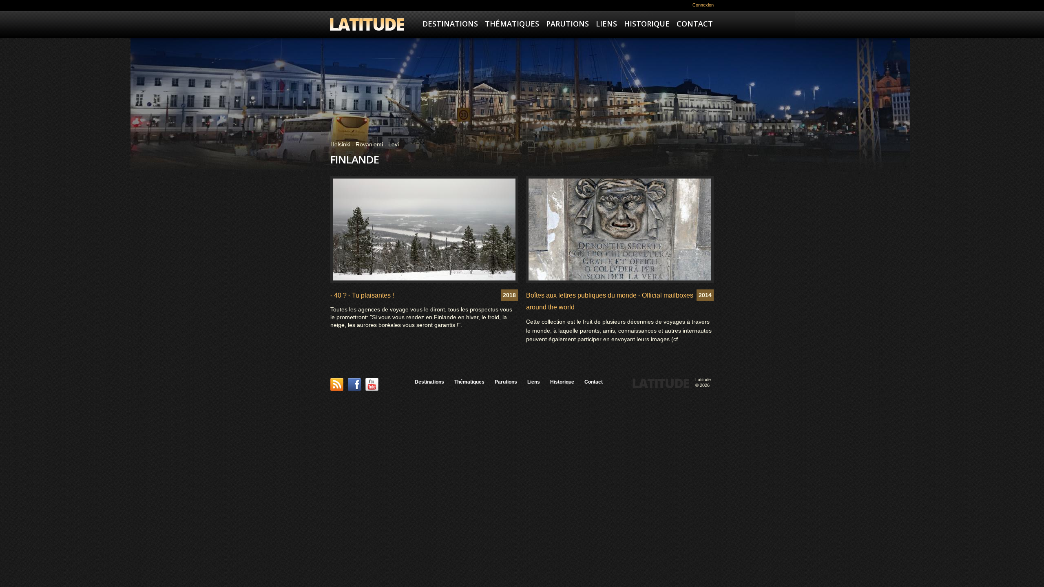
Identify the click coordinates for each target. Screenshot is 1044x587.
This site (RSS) (336, 384)
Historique (647, 23)
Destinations (450, 23)
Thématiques (512, 23)
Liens (606, 23)
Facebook (354, 384)
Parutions (567, 23)
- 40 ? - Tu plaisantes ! (362, 295)
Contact (695, 23)
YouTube (371, 384)
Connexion (703, 4)
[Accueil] (367, 25)
